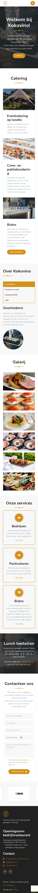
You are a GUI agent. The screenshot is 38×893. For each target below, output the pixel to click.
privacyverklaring (22, 760)
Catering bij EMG (11, 295)
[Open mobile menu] (33, 3)
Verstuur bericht (17, 772)
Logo (7, 300)
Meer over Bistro (16, 252)
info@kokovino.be (27, 662)
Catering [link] (19, 56)
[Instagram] (10, 872)
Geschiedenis (10, 284)
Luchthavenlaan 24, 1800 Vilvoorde (17, 859)
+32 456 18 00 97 (11, 865)
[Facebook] (5, 872)
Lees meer (19, 540)
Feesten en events (12, 290)
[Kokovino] (19, 814)
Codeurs (15, 890)
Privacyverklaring (8, 885)
